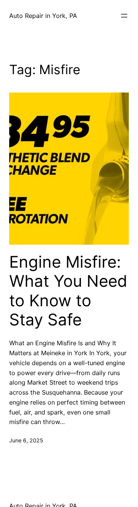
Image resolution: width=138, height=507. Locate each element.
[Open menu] (124, 15)
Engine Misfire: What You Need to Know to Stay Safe (68, 290)
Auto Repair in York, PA (43, 16)
